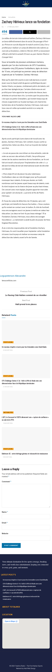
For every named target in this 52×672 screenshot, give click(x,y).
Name (5, 512)
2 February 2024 (12, 27)
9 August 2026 (7, 457)
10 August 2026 (8, 423)
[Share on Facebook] (15, 32)
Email (5, 523)
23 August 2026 (8, 350)
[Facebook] (5, 655)
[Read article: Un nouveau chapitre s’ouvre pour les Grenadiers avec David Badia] (26, 332)
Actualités (11, 17)
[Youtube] (36, 655)
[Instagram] (31, 655)
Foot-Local (8, 342)
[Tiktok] (46, 655)
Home (4, 17)
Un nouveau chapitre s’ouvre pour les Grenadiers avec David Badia (24, 122)
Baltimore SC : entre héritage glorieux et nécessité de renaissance (25, 453)
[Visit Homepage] (26, 3)
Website (5, 533)
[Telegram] (18, 659)
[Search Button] (49, 3)
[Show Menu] (3, 3)
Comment (6, 481)
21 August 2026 (8, 386)
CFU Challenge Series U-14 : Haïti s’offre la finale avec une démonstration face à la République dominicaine (22, 382)
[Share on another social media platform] (43, 32)
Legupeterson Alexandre (13, 276)
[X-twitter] (26, 655)
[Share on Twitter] (30, 32)
